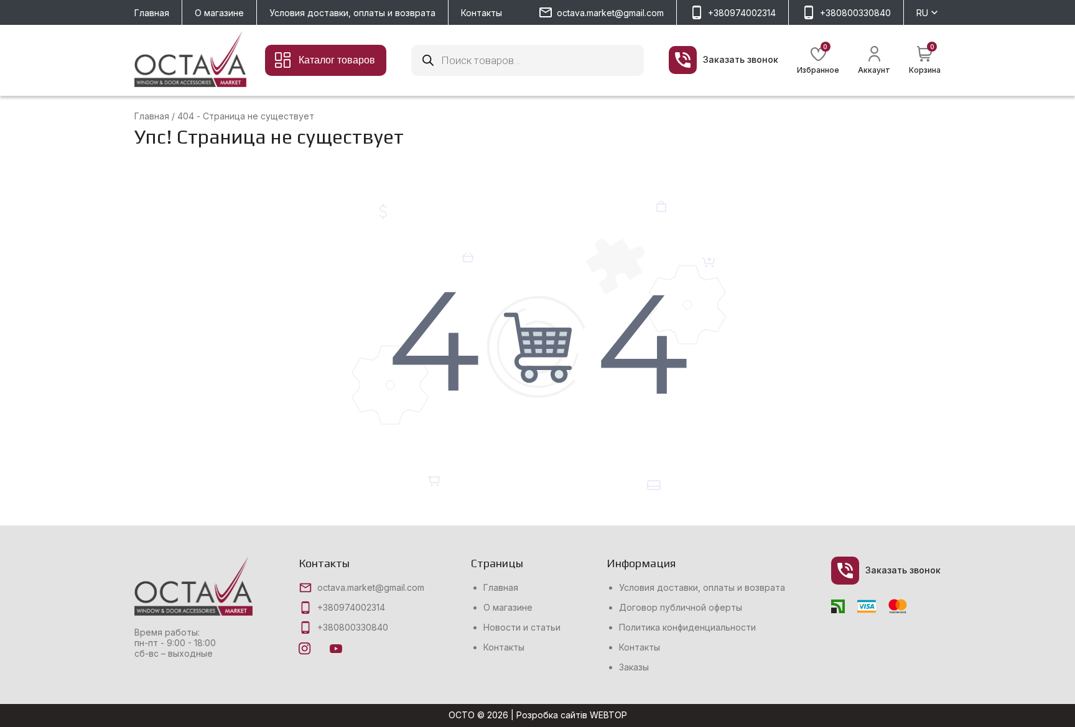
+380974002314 (742, 12)
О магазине (219, 12)
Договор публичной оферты (680, 608)
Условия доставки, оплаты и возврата (352, 12)
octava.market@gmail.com (610, 12)
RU (922, 12)
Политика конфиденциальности (687, 627)
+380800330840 (855, 12)
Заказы (634, 667)
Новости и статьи (522, 627)
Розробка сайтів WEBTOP (571, 715)
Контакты (481, 12)
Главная (151, 12)
